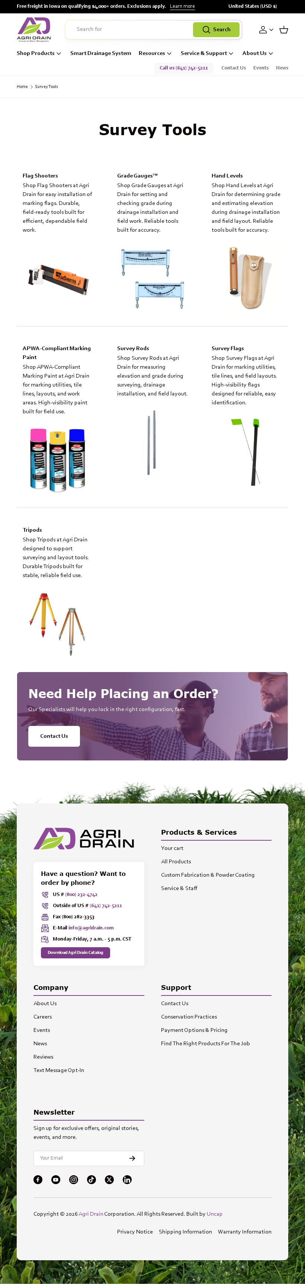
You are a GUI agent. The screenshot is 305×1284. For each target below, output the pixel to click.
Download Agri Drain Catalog (75, 953)
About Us (45, 1004)
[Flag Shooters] (58, 279)
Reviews (43, 1057)
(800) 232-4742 (81, 894)
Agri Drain (90, 1214)
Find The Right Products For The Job (205, 1044)
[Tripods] (58, 624)
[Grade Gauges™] (152, 279)
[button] (284, 30)
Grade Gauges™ (137, 176)
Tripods (32, 530)
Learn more (182, 6)
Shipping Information (185, 1232)
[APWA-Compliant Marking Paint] (58, 460)
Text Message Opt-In (58, 1070)
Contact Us (233, 68)
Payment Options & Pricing (194, 1030)
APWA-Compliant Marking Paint (57, 353)
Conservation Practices (189, 1017)
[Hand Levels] (247, 279)
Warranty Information (245, 1232)
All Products (176, 862)
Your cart (172, 848)
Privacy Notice (135, 1232)
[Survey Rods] (152, 443)
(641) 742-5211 (106, 906)
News (282, 68)
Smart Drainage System (100, 53)
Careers (42, 1017)
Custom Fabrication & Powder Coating (208, 875)
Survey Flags (228, 349)
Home (22, 87)
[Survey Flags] (247, 451)
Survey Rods (133, 349)
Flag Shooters (40, 176)
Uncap (215, 1214)
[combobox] (153, 29)
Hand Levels (227, 176)
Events (261, 68)
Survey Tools (46, 87)
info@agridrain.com (91, 928)
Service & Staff (179, 889)
